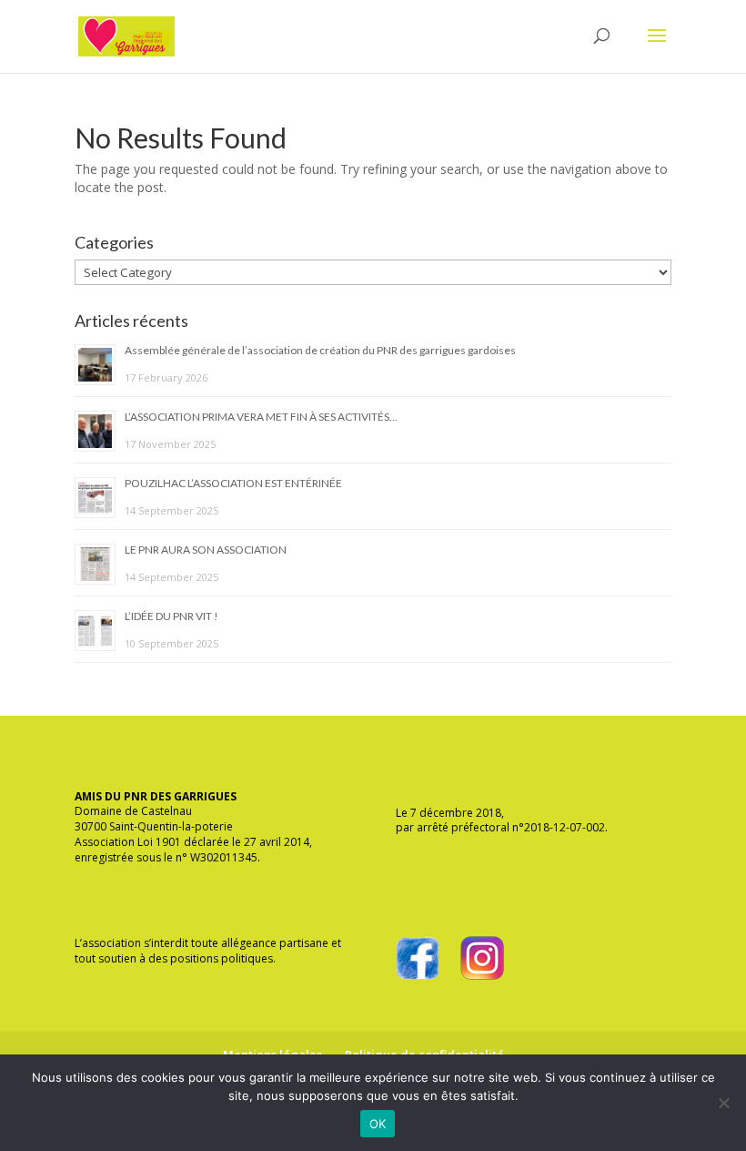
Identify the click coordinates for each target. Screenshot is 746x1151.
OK (378, 1123)
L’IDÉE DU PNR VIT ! (171, 616)
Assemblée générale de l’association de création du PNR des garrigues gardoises (320, 350)
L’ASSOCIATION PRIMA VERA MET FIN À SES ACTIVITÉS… (261, 416)
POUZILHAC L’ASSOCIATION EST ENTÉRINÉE (233, 483)
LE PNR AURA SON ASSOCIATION (206, 549)
